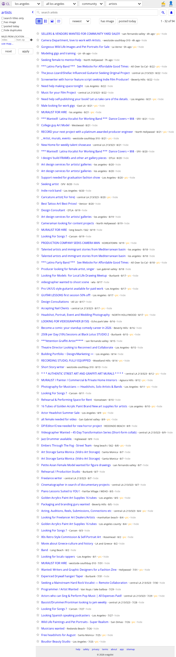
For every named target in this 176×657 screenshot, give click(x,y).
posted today (11, 26)
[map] (58, 21)
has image (10, 22)
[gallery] (52, 21)
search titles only (14, 18)
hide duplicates (13, 30)
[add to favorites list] (38, 33)
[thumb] (45, 21)
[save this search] (171, 12)
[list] (39, 21)
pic (158, 33)
